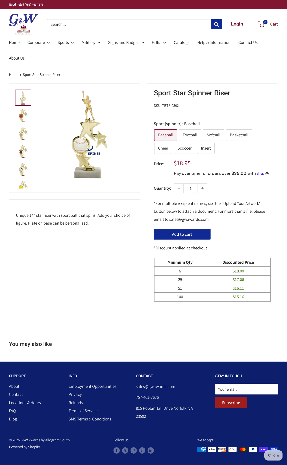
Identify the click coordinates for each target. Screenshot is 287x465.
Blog (13, 419)
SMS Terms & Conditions (90, 419)
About (14, 386)
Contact (16, 394)
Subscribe (231, 402)
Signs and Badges (123, 42)
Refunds (76, 402)
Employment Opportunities (92, 386)
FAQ (12, 410)
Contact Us (248, 42)
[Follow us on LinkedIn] (151, 450)
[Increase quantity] (202, 188)
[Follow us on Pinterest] (142, 450)
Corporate (36, 42)
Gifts (156, 42)
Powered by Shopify (24, 446)
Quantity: (162, 188)
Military (88, 42)
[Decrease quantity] (178, 188)
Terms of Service (83, 410)
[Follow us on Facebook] (116, 450)
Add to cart (182, 234)
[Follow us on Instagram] (133, 450)
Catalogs (181, 42)
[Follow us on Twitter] (125, 450)
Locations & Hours (25, 402)
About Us (17, 58)
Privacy (75, 394)
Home (14, 42)
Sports (63, 42)
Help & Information (213, 42)
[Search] (216, 24)
